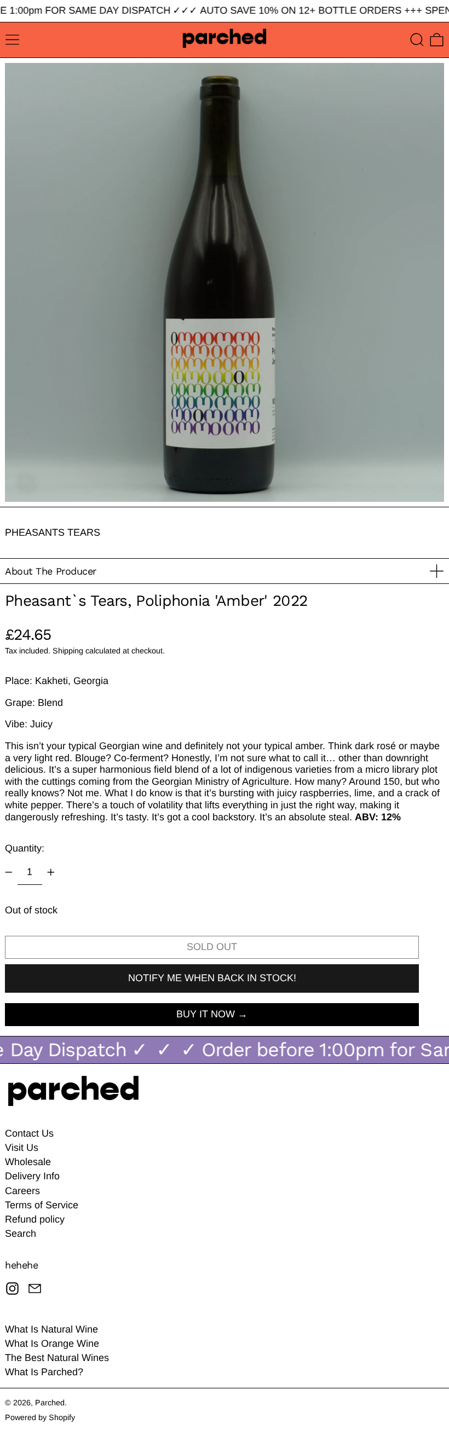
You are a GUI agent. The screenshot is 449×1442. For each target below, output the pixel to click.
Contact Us (29, 1133)
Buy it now (205, 1014)
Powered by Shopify (40, 1417)
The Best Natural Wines (57, 1357)
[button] (417, 39)
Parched (50, 1402)
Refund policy (35, 1219)
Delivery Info (32, 1176)
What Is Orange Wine (52, 1343)
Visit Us (21, 1147)
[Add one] (51, 872)
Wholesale (28, 1161)
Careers (22, 1190)
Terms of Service (41, 1205)
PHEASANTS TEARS (52, 532)
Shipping (68, 650)
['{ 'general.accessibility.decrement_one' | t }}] (9, 872)
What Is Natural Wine (51, 1329)
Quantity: (24, 848)
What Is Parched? (44, 1371)
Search (20, 1233)
